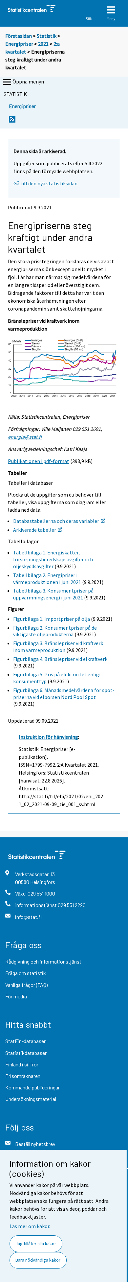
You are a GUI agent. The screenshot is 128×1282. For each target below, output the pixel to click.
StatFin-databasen (26, 1041)
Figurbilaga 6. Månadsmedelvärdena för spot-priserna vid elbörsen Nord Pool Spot (64, 693)
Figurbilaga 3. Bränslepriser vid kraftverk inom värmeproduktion (58, 646)
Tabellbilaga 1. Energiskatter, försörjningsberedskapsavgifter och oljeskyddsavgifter (53, 559)
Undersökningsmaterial (30, 1099)
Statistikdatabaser (26, 1053)
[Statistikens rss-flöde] (12, 121)
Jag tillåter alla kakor (35, 1244)
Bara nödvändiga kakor (37, 1260)
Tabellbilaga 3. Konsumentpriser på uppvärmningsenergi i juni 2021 (53, 594)
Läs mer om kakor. (30, 1226)
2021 (43, 43)
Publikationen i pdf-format (38, 461)
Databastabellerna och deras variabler (56, 521)
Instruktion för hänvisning (48, 737)
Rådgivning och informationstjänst (43, 961)
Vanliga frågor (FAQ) (26, 985)
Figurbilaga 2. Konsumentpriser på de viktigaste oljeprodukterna (55, 631)
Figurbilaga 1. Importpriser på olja (51, 619)
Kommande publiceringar (32, 1087)
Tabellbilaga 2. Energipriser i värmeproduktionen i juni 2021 (47, 578)
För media (16, 996)
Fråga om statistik (25, 973)
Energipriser (19, 43)
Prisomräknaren (22, 1076)
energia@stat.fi (25, 436)
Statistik (46, 36)
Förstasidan (18, 36)
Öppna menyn (28, 81)
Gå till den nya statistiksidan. (45, 183)
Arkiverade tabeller (34, 529)
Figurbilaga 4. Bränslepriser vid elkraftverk (60, 659)
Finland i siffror (21, 1064)
